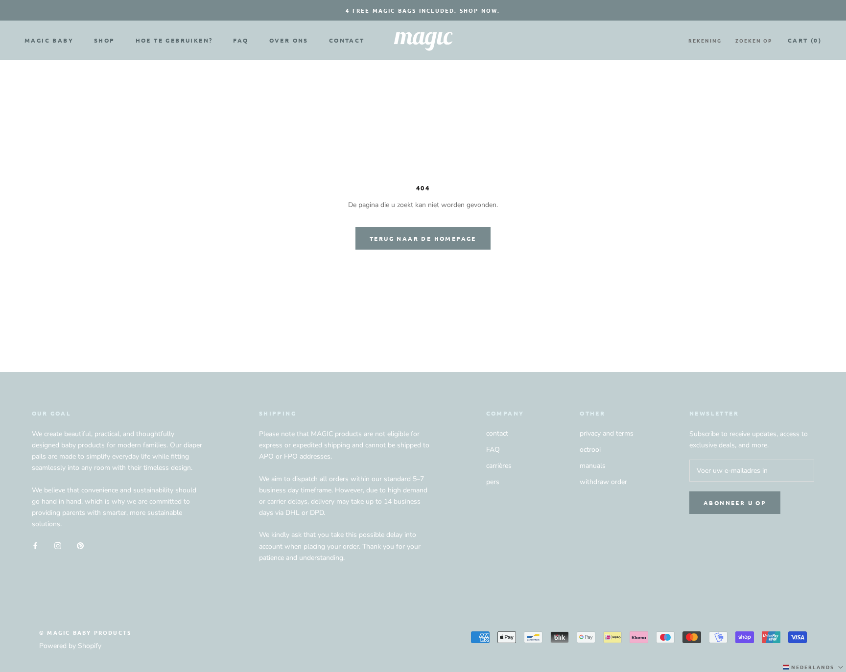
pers (492, 482)
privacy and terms (607, 433)
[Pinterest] (80, 545)
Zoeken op (753, 40)
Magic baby (48, 40)
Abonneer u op (735, 503)
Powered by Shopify (70, 645)
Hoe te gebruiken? (174, 40)
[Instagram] (57, 545)
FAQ (240, 40)
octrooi (590, 449)
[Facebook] (35, 545)
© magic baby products (85, 632)
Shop (104, 40)
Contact (347, 40)
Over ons (288, 40)
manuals (593, 465)
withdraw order (603, 482)
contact (497, 433)
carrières (499, 465)
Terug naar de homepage (423, 238)
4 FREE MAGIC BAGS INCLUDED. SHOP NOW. (423, 10)
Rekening (705, 40)
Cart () (805, 40)
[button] (814, 667)
